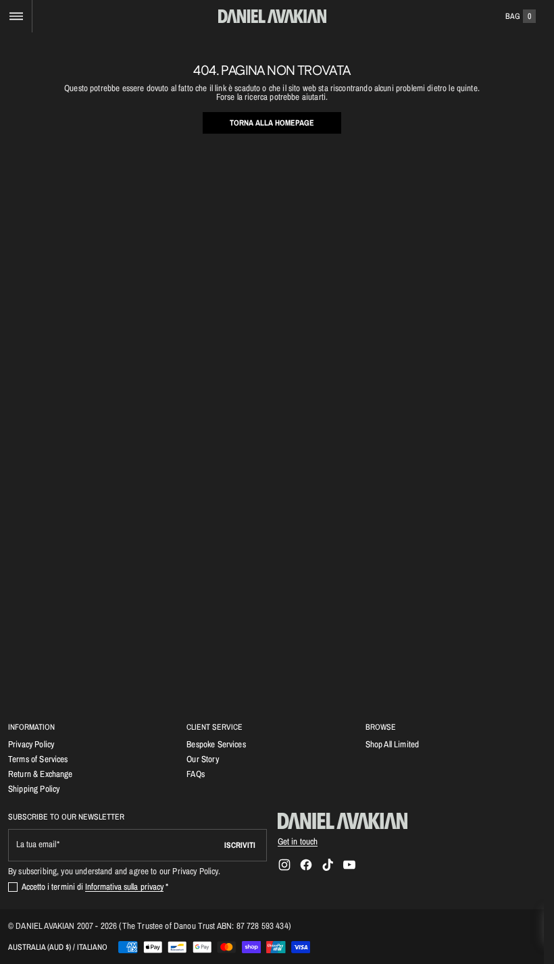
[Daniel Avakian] (342, 821)
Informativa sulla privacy (124, 886)
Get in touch (298, 841)
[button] (16, 16)
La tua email (36, 844)
